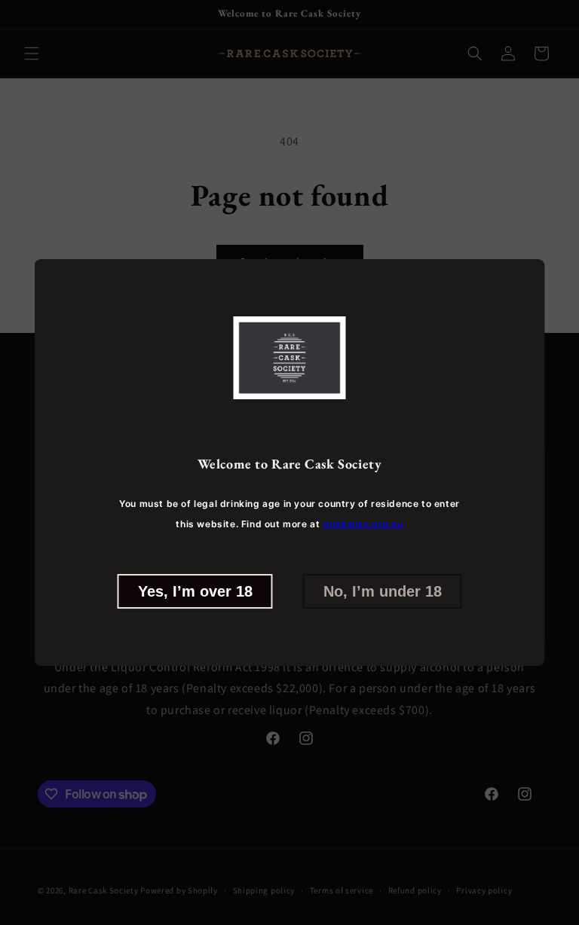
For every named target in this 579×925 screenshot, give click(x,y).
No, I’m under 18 (382, 591)
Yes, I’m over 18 (195, 591)
